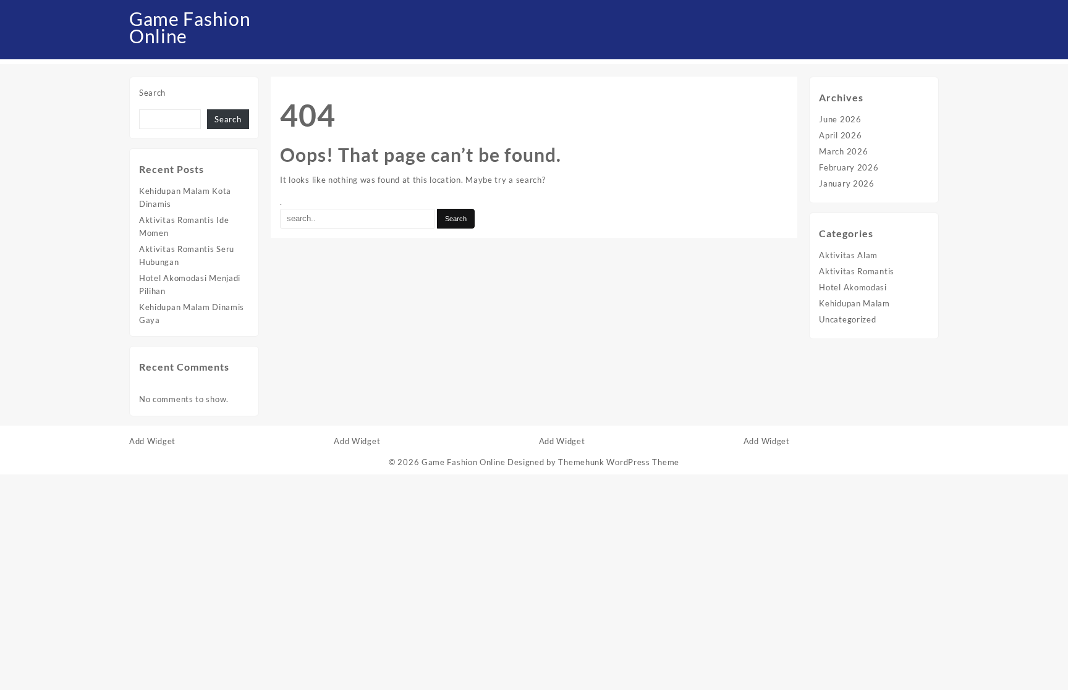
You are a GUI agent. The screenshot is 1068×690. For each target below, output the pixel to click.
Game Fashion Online (189, 27)
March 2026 (843, 151)
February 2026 (848, 167)
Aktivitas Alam (848, 255)
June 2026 (840, 119)
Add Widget (152, 441)
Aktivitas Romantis (856, 271)
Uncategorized (847, 319)
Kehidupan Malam (854, 303)
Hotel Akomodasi (853, 287)
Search (152, 93)
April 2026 (840, 135)
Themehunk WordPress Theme (618, 462)
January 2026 (846, 183)
